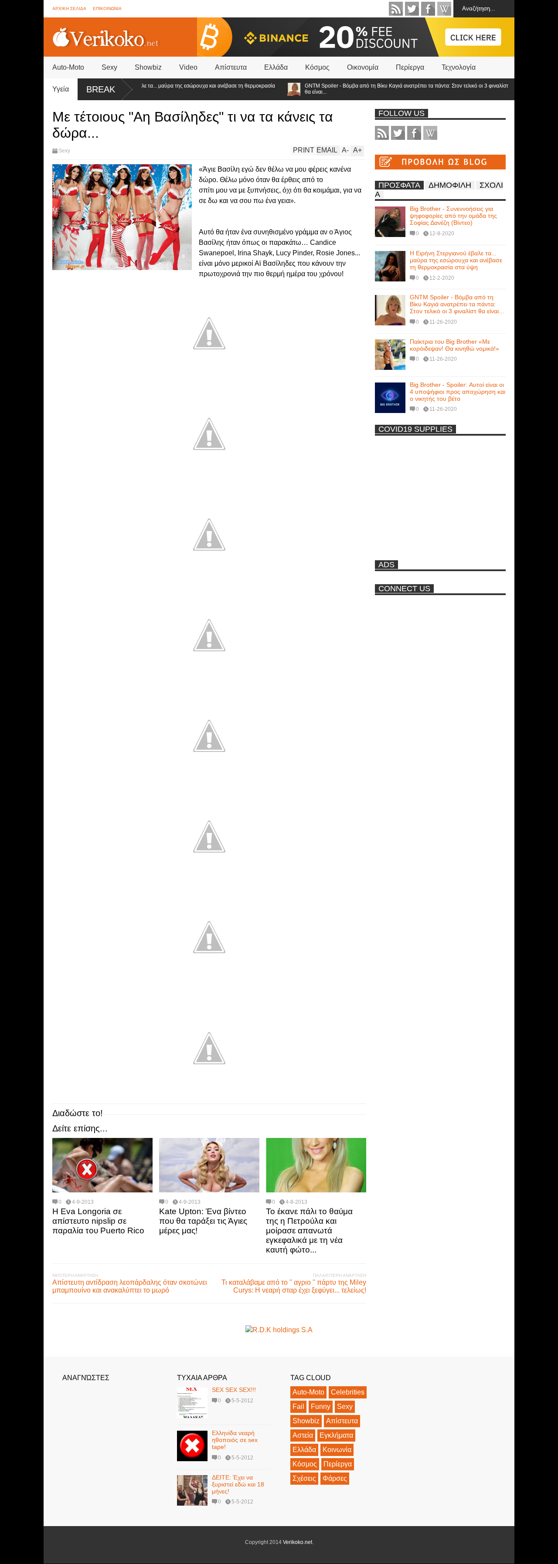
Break (100, 89)
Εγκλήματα (336, 1435)
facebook (428, 9)
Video (188, 67)
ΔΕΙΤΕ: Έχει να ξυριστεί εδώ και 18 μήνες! (238, 1484)
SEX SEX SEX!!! (234, 1389)
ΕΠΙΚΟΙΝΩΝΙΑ (107, 8)
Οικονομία (362, 67)
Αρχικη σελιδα (69, 8)
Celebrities (347, 1392)
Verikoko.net (297, 1542)
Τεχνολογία (459, 67)
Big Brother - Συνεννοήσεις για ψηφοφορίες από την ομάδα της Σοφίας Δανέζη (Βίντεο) (453, 215)
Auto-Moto (68, 67)
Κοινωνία (337, 1449)
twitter (412, 9)
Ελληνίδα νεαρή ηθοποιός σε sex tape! (235, 1439)
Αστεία (303, 1435)
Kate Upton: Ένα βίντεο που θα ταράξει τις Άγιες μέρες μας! (203, 1221)
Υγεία (60, 89)
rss (396, 9)
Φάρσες (335, 1478)
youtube (444, 9)
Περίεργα (410, 67)
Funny (320, 1406)
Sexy (109, 67)
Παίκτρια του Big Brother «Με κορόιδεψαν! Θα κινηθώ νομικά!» (454, 345)
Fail (298, 1406)
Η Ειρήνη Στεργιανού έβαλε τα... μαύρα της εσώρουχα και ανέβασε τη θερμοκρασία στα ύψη (155, 89)
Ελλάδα (276, 67)
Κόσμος (317, 67)
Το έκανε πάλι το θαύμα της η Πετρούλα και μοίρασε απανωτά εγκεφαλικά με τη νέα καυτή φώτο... (309, 1230)
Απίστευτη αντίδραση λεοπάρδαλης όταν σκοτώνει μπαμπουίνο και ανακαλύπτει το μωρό (129, 1286)
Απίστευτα (231, 67)
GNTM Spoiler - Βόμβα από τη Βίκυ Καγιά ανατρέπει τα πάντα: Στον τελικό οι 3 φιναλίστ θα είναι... (382, 89)
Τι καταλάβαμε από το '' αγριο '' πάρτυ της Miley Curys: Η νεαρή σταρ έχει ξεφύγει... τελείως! (293, 1286)
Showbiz (148, 67)
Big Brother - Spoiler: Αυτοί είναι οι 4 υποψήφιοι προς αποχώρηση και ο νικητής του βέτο (457, 391)
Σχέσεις (304, 1478)
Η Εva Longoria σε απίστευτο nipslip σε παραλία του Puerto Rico (98, 1221)
